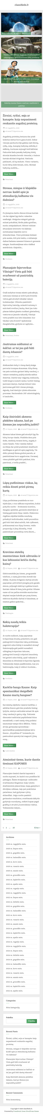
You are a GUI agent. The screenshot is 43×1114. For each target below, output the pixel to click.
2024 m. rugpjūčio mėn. (16, 946)
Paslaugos (9, 613)
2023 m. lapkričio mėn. (15, 986)
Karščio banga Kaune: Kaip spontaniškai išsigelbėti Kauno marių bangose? (20, 691)
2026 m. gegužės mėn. (15, 853)
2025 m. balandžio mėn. (16, 911)
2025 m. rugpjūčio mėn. (16, 893)
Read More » (10, 174)
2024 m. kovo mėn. (14, 969)
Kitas (36, 828)
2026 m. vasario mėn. (15, 866)
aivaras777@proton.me (14, 131)
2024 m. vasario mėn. (15, 973)
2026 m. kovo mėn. (14, 862)
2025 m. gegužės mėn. (15, 906)
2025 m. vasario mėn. (15, 920)
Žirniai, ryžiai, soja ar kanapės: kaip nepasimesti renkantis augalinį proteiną (20, 119)
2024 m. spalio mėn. (14, 937)
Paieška (9, 1018)
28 (14, 828)
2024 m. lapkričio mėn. (15, 933)
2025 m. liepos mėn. (14, 897)
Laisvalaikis (10, 751)
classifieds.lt (21, 5)
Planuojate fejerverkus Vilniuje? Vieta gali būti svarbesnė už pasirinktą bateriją (20, 1062)
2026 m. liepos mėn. (14, 849)
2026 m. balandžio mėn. (16, 857)
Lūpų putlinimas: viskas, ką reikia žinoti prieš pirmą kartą (20, 486)
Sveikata (8, 259)
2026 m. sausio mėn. (14, 871)
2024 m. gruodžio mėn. (15, 929)
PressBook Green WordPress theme (26, 1111)
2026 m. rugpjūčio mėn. (16, 844)
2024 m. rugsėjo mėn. (15, 942)
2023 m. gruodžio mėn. (15, 982)
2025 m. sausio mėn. (14, 924)
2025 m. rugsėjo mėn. (15, 889)
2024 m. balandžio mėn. (16, 964)
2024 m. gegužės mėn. (15, 960)
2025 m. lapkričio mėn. (15, 880)
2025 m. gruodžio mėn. (15, 875)
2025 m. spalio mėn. (14, 884)
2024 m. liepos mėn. (14, 951)
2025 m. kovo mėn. (14, 915)
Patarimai (9, 179)
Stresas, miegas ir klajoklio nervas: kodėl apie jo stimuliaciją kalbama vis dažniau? (21, 1052)
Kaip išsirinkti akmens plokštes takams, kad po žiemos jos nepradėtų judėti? (21, 420)
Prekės (16, 335)
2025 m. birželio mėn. (15, 902)
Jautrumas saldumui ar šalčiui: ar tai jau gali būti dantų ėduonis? (18, 348)
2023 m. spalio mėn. (14, 991)
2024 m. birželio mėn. (15, 955)
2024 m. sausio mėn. (14, 977)
